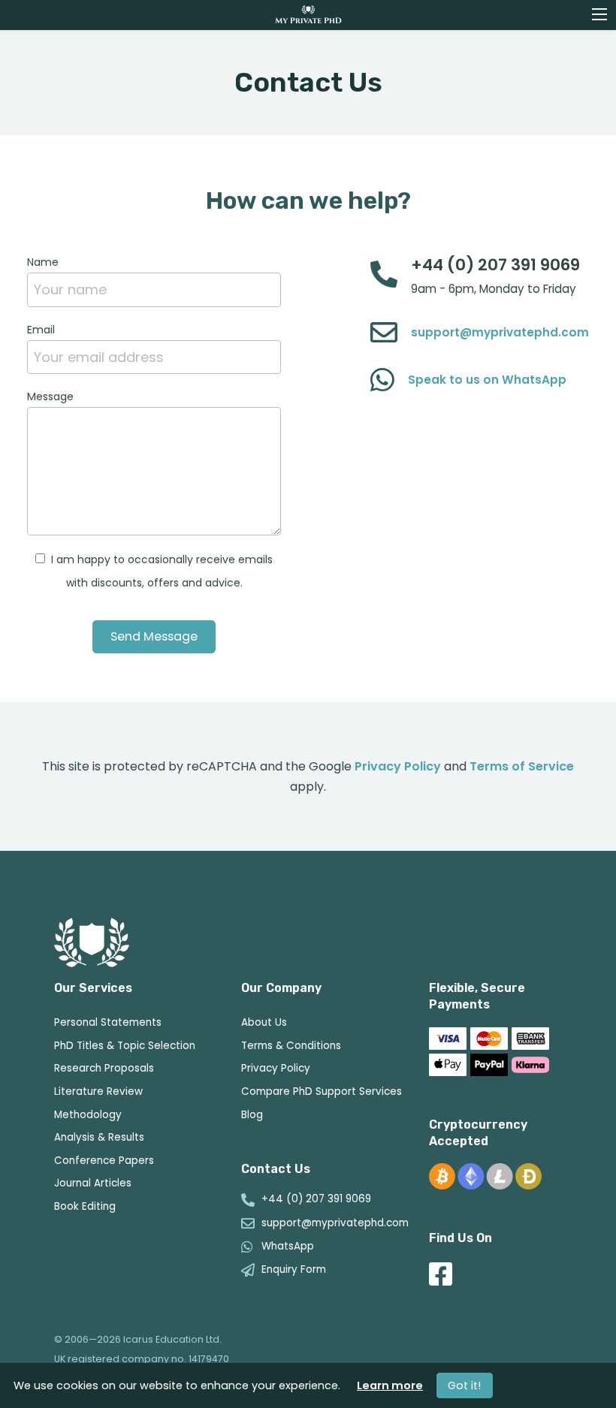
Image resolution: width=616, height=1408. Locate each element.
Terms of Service (522, 766)
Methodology (88, 1115)
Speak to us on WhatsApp (487, 379)
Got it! (464, 1385)
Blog (252, 1115)
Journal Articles (92, 1183)
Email (41, 329)
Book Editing (85, 1206)
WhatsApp (287, 1246)
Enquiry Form (293, 1270)
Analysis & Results (99, 1137)
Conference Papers (104, 1160)
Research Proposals (104, 1068)
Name (43, 262)
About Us (264, 1022)
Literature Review (98, 1091)
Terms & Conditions (291, 1046)
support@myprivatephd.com (500, 332)
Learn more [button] (390, 1385)
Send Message (154, 636)
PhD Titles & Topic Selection (124, 1046)
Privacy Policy (398, 766)
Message (50, 396)
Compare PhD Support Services (321, 1091)
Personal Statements (108, 1022)
